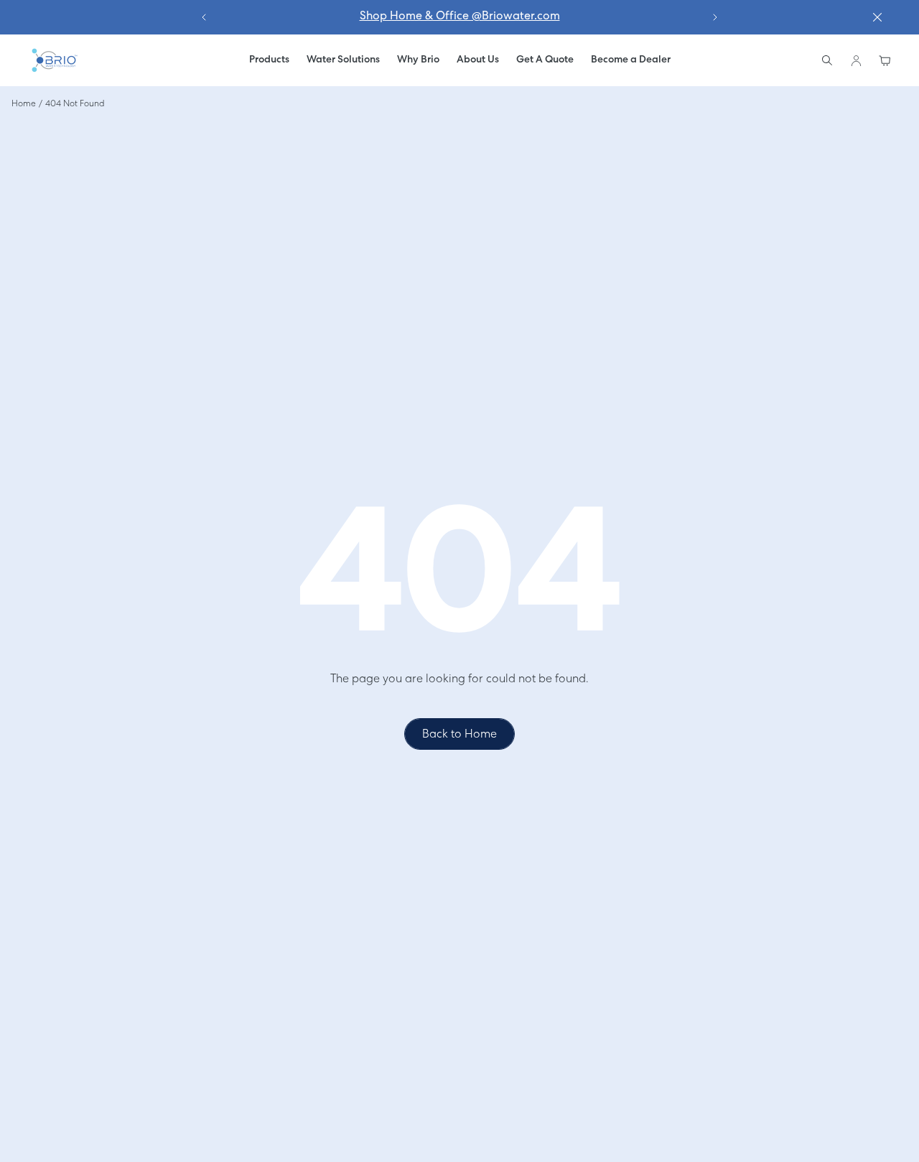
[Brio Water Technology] (54, 60)
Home (23, 104)
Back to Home (459, 734)
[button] (343, 60)
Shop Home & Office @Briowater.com (460, 16)
